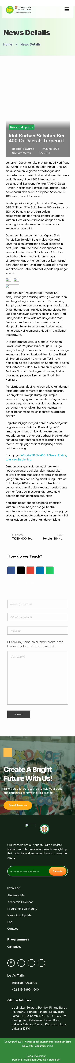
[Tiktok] (31, 963)
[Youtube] (41, 963)
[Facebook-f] (21, 963)
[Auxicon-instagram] (11, 963)
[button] (11, 570)
